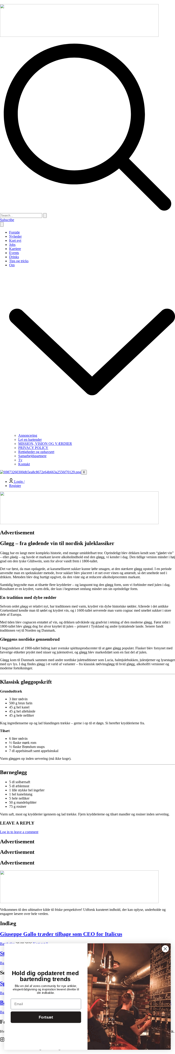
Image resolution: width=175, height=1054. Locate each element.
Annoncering (27, 435)
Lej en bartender (30, 439)
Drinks (14, 257)
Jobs (12, 245)
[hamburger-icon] (2, 224)
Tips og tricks (18, 261)
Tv (20, 460)
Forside (14, 232)
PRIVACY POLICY (33, 448)
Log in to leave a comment (19, 832)
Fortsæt (46, 1017)
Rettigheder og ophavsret (36, 452)
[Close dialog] (165, 948)
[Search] (45, 215)
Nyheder (15, 236)
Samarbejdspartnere (32, 456)
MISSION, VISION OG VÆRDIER (45, 444)
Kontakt (24, 464)
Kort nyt (15, 240)
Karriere (15, 249)
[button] (87, 211)
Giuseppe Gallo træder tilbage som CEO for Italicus (61, 934)
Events (14, 253)
